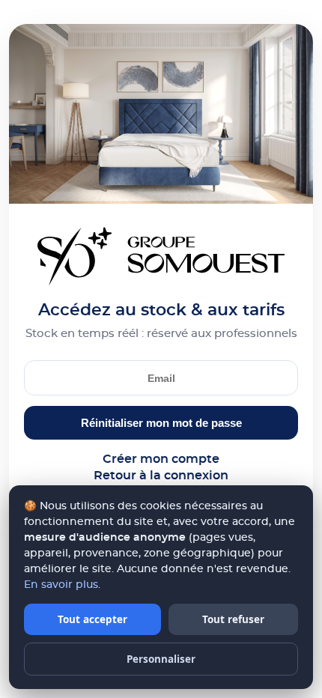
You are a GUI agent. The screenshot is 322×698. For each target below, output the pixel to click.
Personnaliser (161, 659)
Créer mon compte (161, 459)
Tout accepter (92, 619)
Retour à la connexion (161, 476)
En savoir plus (61, 585)
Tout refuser (233, 619)
